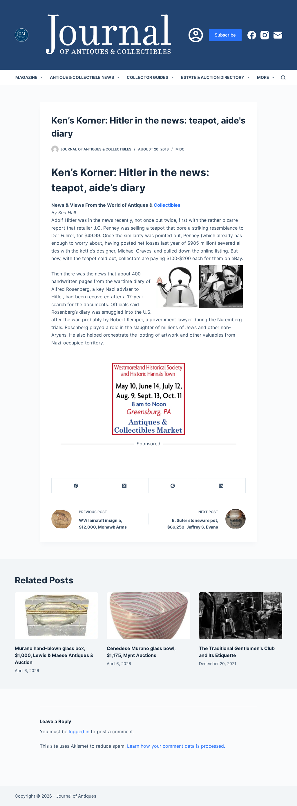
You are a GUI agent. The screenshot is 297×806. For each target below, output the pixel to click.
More (263, 77)
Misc (179, 149)
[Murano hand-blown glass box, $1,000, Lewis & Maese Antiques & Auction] (56, 615)
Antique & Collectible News (82, 77)
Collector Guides (147, 77)
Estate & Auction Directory (212, 77)
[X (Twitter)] (124, 485)
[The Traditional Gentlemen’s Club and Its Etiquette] (240, 615)
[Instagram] (264, 35)
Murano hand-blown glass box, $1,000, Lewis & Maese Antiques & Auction (54, 655)
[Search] (283, 77)
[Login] (196, 35)
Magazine (26, 77)
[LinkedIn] (221, 485)
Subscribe (225, 35)
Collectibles (167, 205)
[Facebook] (251, 35)
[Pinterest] (173, 485)
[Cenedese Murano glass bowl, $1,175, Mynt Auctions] (148, 615)
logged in (79, 731)
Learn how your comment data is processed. (176, 746)
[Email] (278, 35)
